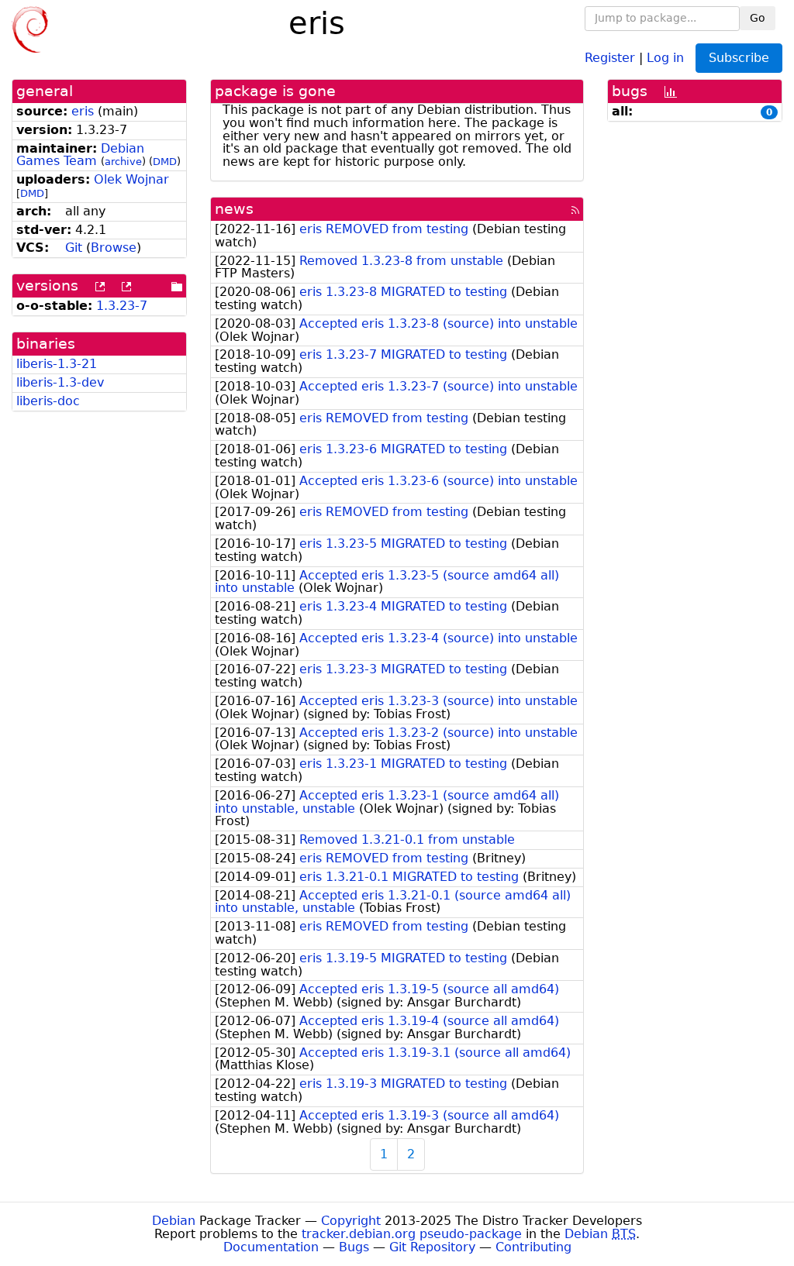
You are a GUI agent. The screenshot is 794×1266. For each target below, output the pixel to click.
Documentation (271, 1247)
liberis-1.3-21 (56, 363)
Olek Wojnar (131, 179)
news (234, 209)
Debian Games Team (80, 155)
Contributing (533, 1247)
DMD (165, 161)
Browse (113, 247)
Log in (665, 57)
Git (73, 247)
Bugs (354, 1247)
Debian (173, 1220)
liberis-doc (48, 401)
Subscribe (739, 57)
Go (757, 18)
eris (82, 111)
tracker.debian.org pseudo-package (412, 1233)
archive (123, 161)
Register (610, 57)
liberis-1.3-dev (60, 382)
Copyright (351, 1220)
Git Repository (432, 1247)
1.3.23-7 (121, 305)
